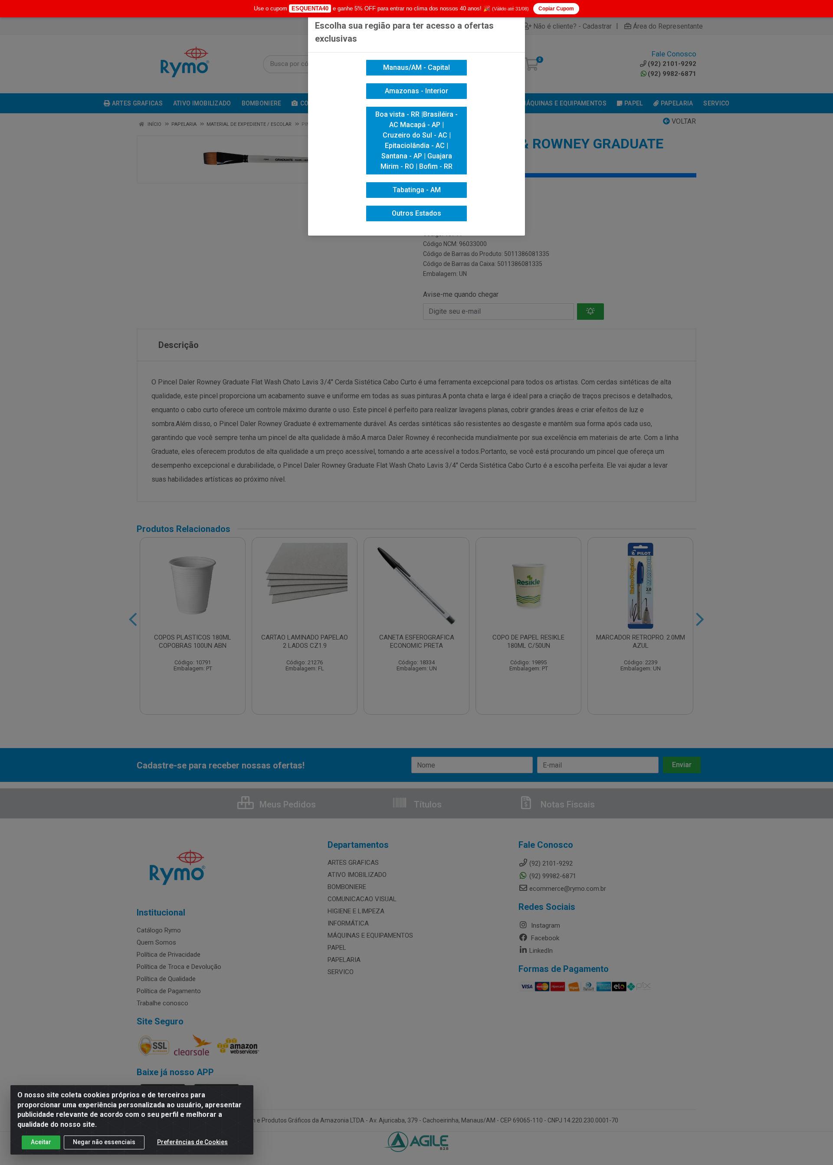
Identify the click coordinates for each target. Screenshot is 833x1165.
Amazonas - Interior (416, 91)
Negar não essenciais (104, 1142)
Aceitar (41, 1142)
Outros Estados (416, 213)
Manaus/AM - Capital (416, 67)
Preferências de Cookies (192, 1142)
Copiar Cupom (556, 9)
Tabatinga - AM (417, 190)
